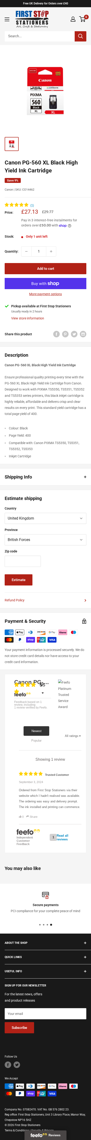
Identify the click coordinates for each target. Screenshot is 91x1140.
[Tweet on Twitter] (74, 334)
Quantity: (11, 251)
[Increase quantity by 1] (51, 251)
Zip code (11, 551)
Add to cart (45, 269)
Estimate (18, 580)
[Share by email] (83, 334)
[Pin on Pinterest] (65, 334)
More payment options (45, 294)
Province (11, 530)
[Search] (80, 36)
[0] (82, 19)
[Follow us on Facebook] (8, 1064)
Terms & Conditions (17, 1130)
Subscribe (19, 1028)
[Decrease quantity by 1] (26, 251)
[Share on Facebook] (56, 334)
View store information (27, 318)
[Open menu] (7, 19)
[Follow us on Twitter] (17, 1064)
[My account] (73, 19)
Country (10, 508)
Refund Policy (14, 600)
